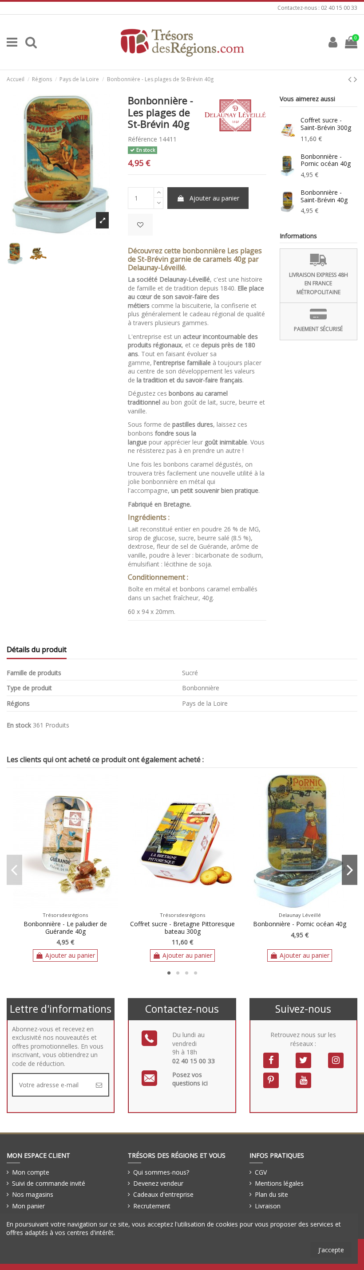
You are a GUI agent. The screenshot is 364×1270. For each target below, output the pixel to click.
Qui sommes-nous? (161, 1172)
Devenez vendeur (158, 1183)
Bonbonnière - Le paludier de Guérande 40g (65, 928)
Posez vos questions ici (190, 1079)
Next (349, 870)
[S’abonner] (99, 1085)
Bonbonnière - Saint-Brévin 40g (324, 196)
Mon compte (30, 1172)
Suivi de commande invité (48, 1183)
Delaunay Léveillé (300, 915)
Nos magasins (32, 1194)
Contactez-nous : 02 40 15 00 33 (317, 8)
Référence (142, 139)
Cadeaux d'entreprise (163, 1194)
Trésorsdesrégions (65, 915)
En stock (19, 725)
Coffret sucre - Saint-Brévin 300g (326, 124)
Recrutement (151, 1206)
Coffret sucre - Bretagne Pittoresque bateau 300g (182, 928)
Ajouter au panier (214, 198)
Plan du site (271, 1194)
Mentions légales (279, 1183)
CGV (261, 1172)
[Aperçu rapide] (71, 906)
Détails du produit (37, 649)
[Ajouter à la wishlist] (140, 225)
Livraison (268, 1206)
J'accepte (331, 1250)
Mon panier (28, 1206)
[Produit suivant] (355, 79)
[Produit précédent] (351, 79)
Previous (14, 870)
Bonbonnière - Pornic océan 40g (326, 160)
